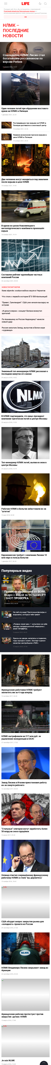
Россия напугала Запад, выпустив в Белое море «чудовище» (23, 328)
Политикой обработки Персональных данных (19, 11)
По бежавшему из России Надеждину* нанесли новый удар (23, 320)
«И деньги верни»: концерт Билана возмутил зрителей (22, 312)
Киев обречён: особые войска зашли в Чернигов (23, 290)
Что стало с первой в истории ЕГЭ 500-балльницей (24, 296)
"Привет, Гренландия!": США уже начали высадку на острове (25, 303)
